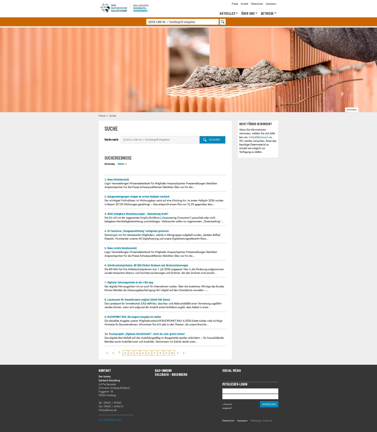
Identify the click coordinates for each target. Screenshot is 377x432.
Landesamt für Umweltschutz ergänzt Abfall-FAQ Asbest (139, 299)
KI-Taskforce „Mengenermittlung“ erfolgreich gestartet (138, 231)
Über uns (248, 13)
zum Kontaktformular (110, 420)
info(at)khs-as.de (108, 410)
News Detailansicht (118, 179)
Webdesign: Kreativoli (261, 420)
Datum (121, 163)
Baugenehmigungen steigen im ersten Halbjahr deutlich (139, 196)
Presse (235, 3)
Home (102, 116)
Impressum (271, 3)
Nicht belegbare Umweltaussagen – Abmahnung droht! (138, 213)
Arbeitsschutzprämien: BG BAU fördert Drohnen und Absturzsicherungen (148, 265)
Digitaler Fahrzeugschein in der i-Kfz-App (130, 282)
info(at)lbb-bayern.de (260, 137)
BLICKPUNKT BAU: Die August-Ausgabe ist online (134, 316)
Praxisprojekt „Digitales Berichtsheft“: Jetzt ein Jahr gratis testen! (147, 333)
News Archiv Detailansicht (122, 248)
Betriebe (267, 13)
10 (172, 353)
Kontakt (244, 3)
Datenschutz (257, 3)
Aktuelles (227, 13)
